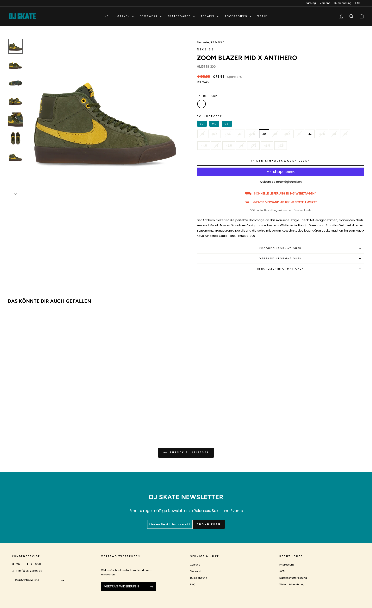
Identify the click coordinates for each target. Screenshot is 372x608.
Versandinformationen (280, 258)
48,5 (267, 146)
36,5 (214, 134)
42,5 (322, 134)
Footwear (149, 16)
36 (202, 134)
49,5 (280, 146)
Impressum (286, 564)
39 (264, 134)
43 (334, 134)
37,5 (228, 134)
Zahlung (311, 3)
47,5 (253, 146)
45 (216, 146)
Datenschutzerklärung (293, 577)
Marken (124, 16)
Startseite (203, 42)
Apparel (208, 16)
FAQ (357, 3)
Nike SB (205, 49)
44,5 (204, 146)
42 (310, 134)
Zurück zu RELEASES (189, 452)
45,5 (229, 146)
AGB (282, 571)
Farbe (207, 96)
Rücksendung (342, 3)
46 (241, 146)
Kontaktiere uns (27, 580)
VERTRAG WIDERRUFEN (121, 586)
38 (240, 134)
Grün (201, 104)
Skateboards (180, 16)
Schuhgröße (213, 120)
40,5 (287, 134)
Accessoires (236, 16)
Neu (108, 16)
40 (275, 134)
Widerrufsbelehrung (292, 584)
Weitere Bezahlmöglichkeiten (280, 182)
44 (345, 134)
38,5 (252, 134)
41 (299, 134)
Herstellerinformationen (280, 268)
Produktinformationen (280, 248)
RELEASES (216, 42)
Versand (325, 3)
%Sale (262, 16)
